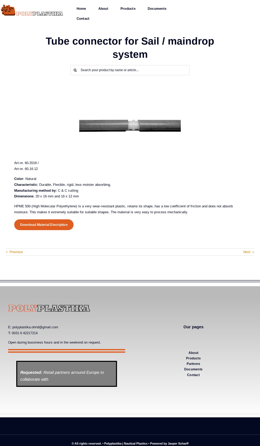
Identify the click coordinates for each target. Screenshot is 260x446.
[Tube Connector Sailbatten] (130, 97)
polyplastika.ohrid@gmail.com (35, 327)
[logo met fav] (32, 6)
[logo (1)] (49, 306)
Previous (16, 252)
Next (246, 252)
